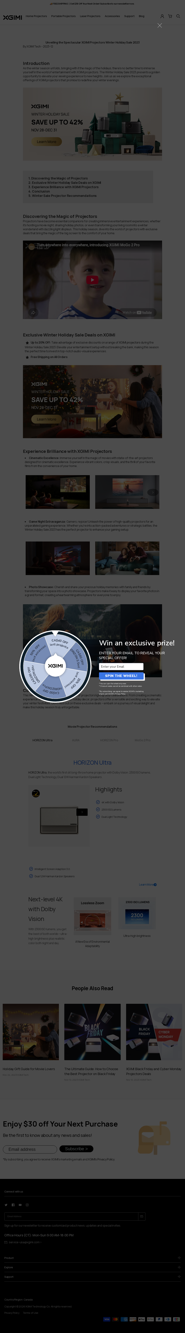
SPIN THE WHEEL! (121, 676)
